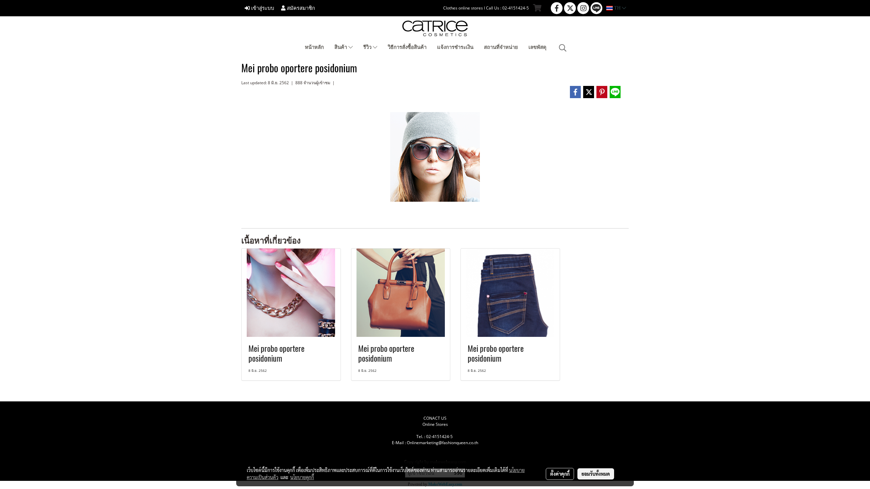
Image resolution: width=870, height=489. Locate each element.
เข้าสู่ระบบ (262, 8)
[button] (562, 47)
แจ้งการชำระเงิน (455, 47)
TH (617, 8)
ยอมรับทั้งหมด (595, 474)
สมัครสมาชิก (300, 8)
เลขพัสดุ (537, 47)
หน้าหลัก (314, 47)
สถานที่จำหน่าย (501, 47)
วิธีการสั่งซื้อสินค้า (407, 47)
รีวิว (368, 47)
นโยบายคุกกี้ (302, 477)
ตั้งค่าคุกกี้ (560, 474)
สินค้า (341, 47)
